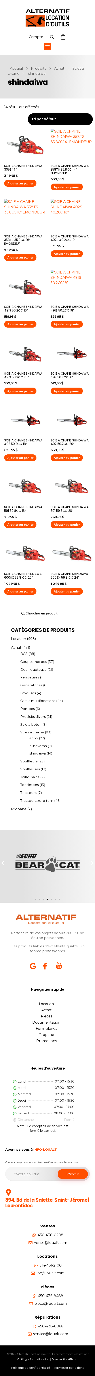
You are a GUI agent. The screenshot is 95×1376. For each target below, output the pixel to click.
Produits (38, 68)
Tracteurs (28, 793)
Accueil (16, 68)
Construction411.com (64, 1359)
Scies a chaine (32, 732)
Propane (19, 809)
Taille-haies (29, 777)
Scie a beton (31, 724)
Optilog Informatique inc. (33, 1359)
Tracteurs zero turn (36, 800)
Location (18, 639)
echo (33, 738)
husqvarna (38, 746)
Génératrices (31, 685)
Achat (59, 68)
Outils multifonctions (37, 701)
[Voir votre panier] (63, 37)
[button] (47, 46)
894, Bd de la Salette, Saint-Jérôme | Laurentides (47, 1203)
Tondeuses (29, 785)
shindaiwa (37, 753)
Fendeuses (29, 677)
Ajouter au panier (20, 183)
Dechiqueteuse (33, 669)
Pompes (27, 709)
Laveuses (28, 693)
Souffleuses (30, 769)
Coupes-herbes (33, 662)
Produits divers (33, 716)
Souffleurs (29, 761)
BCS (24, 654)
